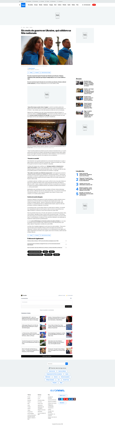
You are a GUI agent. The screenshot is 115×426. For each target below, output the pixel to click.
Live (94, 4)
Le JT (39, 398)
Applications (40, 405)
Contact (49, 409)
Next (55, 4)
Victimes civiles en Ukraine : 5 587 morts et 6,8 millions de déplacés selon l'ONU (42, 240)
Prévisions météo (41, 400)
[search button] (58, 1)
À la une (79, 79)
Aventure (56, 376)
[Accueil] (21, 27)
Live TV (39, 396)
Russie (45, 251)
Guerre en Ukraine (62, 371)
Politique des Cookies (52, 403)
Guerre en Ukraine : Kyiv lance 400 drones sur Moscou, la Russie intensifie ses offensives (44, 247)
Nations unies (48, 254)
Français (21, 1)
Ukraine (31, 27)
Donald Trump (66, 379)
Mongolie (55, 382)
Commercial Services (52, 399)
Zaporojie (57, 254)
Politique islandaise (50, 379)
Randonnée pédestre (65, 376)
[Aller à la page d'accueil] (23, 5)
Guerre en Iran (52, 371)
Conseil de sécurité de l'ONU (34, 251)
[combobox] (64, 1)
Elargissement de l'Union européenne (54, 374)
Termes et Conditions (52, 401)
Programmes (30, 411)
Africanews (40, 411)
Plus (49, 394)
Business (46, 4)
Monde (40, 4)
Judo (59, 379)
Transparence (50, 407)
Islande (66, 374)
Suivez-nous (40, 403)
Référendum (47, 376)
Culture (59, 4)
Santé (69, 4)
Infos (24, 27)
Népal (61, 382)
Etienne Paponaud (32, 68)
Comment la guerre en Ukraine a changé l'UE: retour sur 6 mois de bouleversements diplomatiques (43, 244)
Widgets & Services (41, 409)
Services (39, 394)
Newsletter (62, 402)
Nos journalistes (31, 413)
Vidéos (73, 4)
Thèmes (29, 394)
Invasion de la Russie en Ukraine (35, 254)
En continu (30, 4)
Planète (64, 4)
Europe (36, 4)
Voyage (51, 4)
